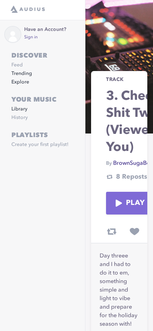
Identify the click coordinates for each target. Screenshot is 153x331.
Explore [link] (20, 82)
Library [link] (19, 109)
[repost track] (111, 231)
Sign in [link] (31, 37)
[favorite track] (134, 231)
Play (135, 203)
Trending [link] (21, 73)
